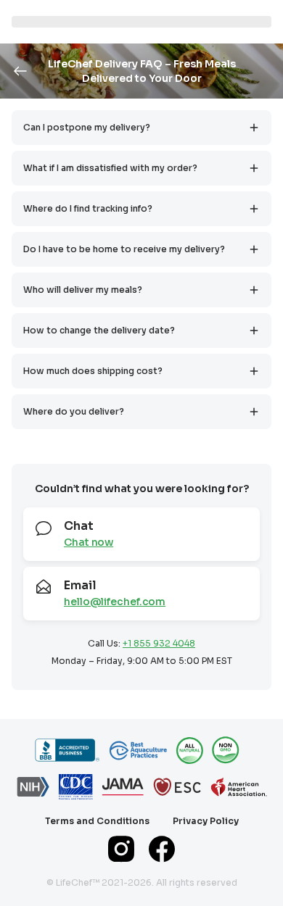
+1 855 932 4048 (159, 643)
